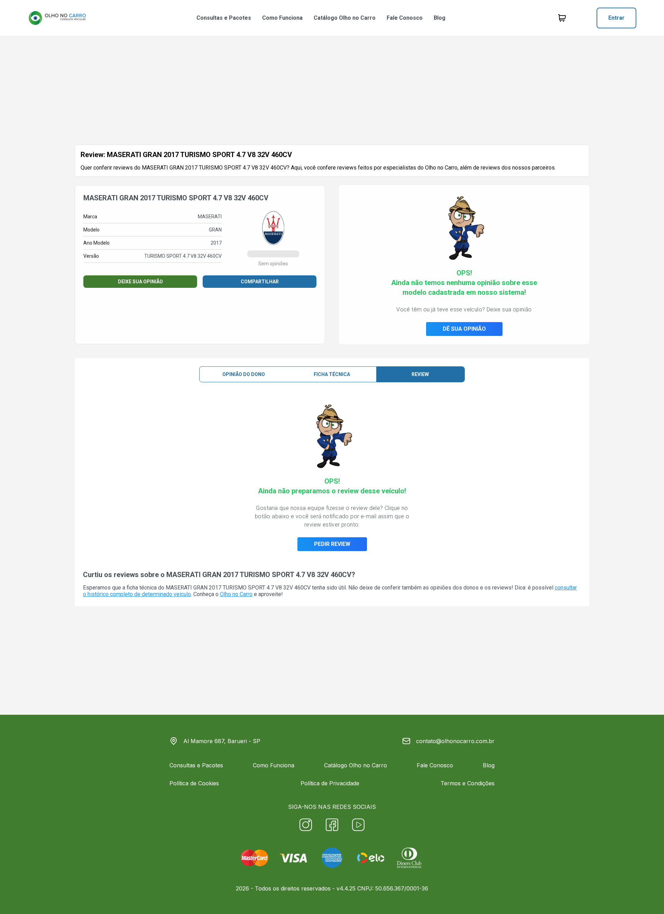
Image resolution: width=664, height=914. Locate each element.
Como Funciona (282, 18)
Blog (439, 18)
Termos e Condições (468, 783)
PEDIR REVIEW (332, 544)
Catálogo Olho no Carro (345, 18)
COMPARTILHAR (260, 281)
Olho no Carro (236, 594)
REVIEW (420, 374)
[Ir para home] (57, 18)
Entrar (616, 18)
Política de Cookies (194, 783)
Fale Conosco (405, 18)
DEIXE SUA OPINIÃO (140, 281)
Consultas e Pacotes (223, 18)
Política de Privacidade (330, 783)
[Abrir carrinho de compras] (562, 18)
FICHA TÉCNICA (332, 374)
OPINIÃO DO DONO (243, 374)
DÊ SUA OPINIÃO (464, 329)
